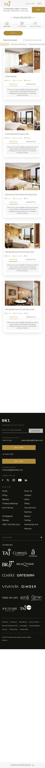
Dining (4, 495)
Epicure (27, 516)
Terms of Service (34, 622)
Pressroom (13, 622)
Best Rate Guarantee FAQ (10, 625)
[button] (22, 537)
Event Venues (7, 508)
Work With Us (23, 622)
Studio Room (4, 44)
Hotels (4, 491)
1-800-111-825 (7, 440)
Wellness (5, 499)
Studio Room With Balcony (18, 44)
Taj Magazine (7, 516)
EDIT (38, 10)
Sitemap (5, 520)
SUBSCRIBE (36, 431)
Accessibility (23, 625)
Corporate (5, 622)
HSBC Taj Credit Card (11, 524)
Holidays (27, 495)
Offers (13, 33)
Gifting (27, 503)
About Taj (28, 491)
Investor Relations (34, 625)
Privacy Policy (14, 629)
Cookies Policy (24, 629)
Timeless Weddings (10, 503)
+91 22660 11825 (8, 454)
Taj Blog (27, 520)
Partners (4, 629)
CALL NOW (18, 447)
